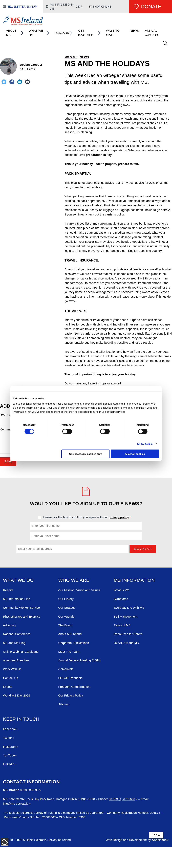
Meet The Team (68, 651)
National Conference (17, 634)
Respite (8, 590)
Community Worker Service (21, 607)
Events (7, 686)
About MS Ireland (70, 634)
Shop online (102, 6)
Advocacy (9, 625)
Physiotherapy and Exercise (21, 616)
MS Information (134, 580)
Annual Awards (151, 33)
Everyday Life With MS (129, 607)
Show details (145, 443)
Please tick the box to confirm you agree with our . (88, 517)
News (134, 30)
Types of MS (122, 625)
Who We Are (73, 580)
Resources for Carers (128, 634)
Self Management (125, 616)
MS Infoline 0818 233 (65, 6)
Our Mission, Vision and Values (79, 590)
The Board (65, 625)
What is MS (121, 590)
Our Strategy (66, 607)
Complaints (65, 669)
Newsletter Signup (22, 6)
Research (62, 32)
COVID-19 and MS (126, 643)
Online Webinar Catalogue (20, 651)
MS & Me (70, 57)
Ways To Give (113, 33)
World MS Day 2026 (16, 695)
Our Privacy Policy (70, 695)
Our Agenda (66, 616)
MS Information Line (16, 599)
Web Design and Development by (136, 840)
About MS (11, 33)
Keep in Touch (21, 719)
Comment (7, 429)
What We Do (36, 33)
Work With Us (12, 669)
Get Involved (85, 33)
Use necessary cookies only (85, 453)
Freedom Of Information (74, 686)
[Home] (23, 23)
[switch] (67, 431)
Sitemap (63, 704)
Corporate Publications (73, 643)
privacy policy (119, 517)
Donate (151, 6)
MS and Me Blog (14, 643)
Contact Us (10, 678)
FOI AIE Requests (70, 678)
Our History (66, 599)
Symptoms (121, 599)
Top (154, 835)
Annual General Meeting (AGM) (79, 660)
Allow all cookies (135, 453)
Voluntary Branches (16, 660)
